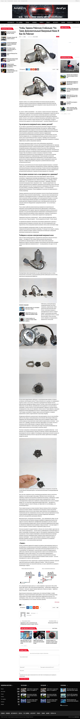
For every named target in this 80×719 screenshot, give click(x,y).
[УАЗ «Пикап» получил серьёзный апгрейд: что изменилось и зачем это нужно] (3, 49)
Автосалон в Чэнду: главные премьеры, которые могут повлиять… (32, 701)
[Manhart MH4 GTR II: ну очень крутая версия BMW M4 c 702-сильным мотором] (63, 97)
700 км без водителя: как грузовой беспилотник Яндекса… (73, 700)
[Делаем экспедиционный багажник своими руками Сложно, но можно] (3, 44)
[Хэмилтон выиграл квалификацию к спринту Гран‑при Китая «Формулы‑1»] (3, 65)
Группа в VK (69, 22)
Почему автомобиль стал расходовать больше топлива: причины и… (31, 320)
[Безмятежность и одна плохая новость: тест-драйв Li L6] (23, 690)
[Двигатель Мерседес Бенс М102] (3, 55)
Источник (57, 602)
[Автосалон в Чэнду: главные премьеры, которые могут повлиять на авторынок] (23, 701)
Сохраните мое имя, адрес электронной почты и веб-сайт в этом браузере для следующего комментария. (38, 675)
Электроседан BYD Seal (53, 622)
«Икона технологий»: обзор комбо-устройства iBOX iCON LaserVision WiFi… (72, 109)
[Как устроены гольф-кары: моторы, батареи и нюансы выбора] (23, 696)
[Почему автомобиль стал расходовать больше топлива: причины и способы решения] (22, 320)
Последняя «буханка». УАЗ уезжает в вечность (12, 38)
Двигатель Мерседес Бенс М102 (12, 54)
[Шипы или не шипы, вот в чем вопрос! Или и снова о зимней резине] (22, 309)
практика (23, 604)
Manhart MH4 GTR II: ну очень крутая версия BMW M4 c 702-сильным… (72, 96)
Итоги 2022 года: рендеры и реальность (72, 102)
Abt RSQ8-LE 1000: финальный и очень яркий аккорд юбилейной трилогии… (72, 90)
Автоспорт (55, 22)
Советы (41, 22)
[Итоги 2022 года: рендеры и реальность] (63, 103)
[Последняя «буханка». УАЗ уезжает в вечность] (3, 39)
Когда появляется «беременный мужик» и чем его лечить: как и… (12, 71)
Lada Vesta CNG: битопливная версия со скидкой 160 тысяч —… (72, 696)
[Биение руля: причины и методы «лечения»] (3, 33)
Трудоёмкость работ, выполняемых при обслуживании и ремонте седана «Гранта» (29, 623)
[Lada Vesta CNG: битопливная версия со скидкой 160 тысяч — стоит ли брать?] (63, 696)
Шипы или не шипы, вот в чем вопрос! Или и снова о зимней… (32, 308)
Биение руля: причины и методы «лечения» (11, 32)
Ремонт (48, 22)
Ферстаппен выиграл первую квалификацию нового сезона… (12, 60)
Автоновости (11, 22)
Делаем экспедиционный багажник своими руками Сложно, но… (12, 44)
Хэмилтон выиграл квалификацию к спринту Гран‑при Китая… (11, 65)
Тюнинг (27, 22)
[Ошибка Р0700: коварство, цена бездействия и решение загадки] (22, 314)
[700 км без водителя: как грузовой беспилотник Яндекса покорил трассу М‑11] (63, 701)
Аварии (63, 22)
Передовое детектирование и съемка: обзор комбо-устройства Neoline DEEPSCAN (70, 69)
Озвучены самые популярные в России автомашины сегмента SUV (72, 76)
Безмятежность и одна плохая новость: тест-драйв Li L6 (32, 689)
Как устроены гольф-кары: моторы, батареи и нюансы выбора (32, 696)
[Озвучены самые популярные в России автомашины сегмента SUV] (63, 76)
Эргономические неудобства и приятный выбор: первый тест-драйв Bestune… (72, 83)
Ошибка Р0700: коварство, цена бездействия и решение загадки (31, 313)
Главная (3, 713)
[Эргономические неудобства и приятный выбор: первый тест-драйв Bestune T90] (63, 83)
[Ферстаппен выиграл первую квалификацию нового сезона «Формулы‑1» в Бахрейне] (3, 60)
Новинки (34, 22)
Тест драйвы (19, 22)
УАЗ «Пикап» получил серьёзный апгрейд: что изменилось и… (11, 49)
